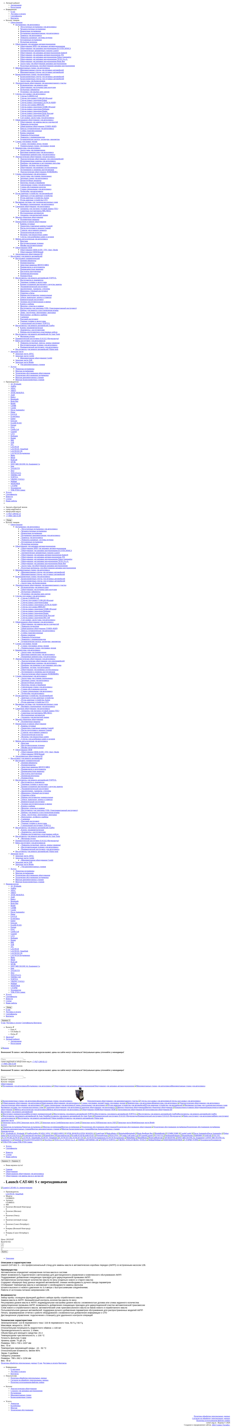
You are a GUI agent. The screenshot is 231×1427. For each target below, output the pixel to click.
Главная (9, 1169)
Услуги (13, 367)
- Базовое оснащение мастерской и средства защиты (41, 786)
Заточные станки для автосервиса (34, 178)
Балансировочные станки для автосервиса (32, 74)
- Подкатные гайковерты (30, 592)
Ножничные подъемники (30, 31)
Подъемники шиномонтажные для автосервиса (39, 33)
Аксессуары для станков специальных (36, 176)
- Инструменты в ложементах (32, 782)
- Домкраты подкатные (29, 626)
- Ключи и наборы (27, 806)
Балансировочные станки (21, 1397)
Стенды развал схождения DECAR (34, 115)
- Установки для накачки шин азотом (35, 594)
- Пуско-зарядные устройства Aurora (35, 700)
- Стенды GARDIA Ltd (29, 598)
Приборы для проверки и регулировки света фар (40, 163)
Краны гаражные (27, 133)
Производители (12, 884)
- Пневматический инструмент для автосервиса (39, 849)
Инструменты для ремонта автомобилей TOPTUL (36, 278)
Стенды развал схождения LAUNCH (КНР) (38, 103)
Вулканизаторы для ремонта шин (34, 85)
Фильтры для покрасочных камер (34, 235)
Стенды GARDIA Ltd (29, 96)
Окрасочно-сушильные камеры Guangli (36, 226)
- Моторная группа (28, 838)
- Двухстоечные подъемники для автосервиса (39, 529)
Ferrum (13, 425)
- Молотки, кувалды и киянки (32, 808)
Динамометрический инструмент (34, 287)
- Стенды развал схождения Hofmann (35, 611)
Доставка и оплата (18, 14)
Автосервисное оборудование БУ (29, 254)
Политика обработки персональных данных (19, 1363)
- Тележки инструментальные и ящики (36, 804)
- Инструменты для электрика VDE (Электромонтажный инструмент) (49, 810)
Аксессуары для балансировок (32, 81)
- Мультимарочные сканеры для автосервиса (38, 663)
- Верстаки (24, 743)
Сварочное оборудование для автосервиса (32, 206)
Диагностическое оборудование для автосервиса (35, 157)
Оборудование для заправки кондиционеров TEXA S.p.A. (44, 59)
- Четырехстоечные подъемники (33, 531)
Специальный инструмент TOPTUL (35, 323)
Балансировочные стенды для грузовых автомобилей (42, 79)
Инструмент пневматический (27, 258)
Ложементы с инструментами (32, 330)
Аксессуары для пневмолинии (32, 150)
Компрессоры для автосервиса (27, 148)
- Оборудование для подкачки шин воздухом (38, 589)
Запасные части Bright (24, 362)
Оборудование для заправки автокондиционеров (35, 44)
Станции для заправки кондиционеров (26, 1391)
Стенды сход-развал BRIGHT (32, 105)
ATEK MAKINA (17, 393)
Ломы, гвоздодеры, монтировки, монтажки (38, 312)
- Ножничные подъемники (31, 533)
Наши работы (11, 501)
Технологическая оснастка (31, 232)
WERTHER (15, 484)
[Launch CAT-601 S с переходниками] (16, 1188)
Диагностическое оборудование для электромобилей (42, 159)
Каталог (8, 1082)
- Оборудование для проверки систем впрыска (39, 670)
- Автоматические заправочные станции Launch (40, 553)
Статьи (9, 499)
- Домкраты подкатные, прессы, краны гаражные (40, 845)
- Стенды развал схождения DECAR (35, 618)
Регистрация (16, 7)
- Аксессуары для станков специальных (36, 678)
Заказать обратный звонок (16, 507)
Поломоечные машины (29, 219)
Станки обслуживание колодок (33, 187)
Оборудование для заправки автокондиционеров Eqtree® (43, 53)
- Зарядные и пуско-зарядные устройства (37, 698)
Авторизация (16, 5)
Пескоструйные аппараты (30, 180)
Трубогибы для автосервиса (31, 191)
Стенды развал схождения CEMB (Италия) (37, 107)
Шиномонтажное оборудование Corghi (36, 358)
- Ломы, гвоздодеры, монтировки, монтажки (38, 815)
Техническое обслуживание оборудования (32, 373)
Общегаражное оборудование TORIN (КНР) (38, 126)
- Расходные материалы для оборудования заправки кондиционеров (48, 568)
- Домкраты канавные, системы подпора (36, 540)
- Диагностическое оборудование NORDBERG (39, 674)
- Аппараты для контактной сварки (34, 717)
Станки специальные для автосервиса (31, 174)
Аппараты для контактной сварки (34, 215)
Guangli (14, 432)
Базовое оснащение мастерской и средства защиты (41, 284)
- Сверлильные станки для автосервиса (36, 687)
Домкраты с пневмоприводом (32, 137)
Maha (13, 455)
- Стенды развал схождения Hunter (34, 613)
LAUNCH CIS (16, 451)
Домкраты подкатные (29, 124)
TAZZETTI (15, 468)
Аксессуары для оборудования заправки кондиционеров (43, 64)
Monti (13, 458)
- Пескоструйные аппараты (31, 683)
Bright (13, 403)
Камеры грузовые (27, 224)
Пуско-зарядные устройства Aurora (34, 198)
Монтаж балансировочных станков (29, 380)
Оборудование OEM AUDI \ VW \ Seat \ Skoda (39, 250)
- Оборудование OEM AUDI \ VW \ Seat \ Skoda (39, 752)
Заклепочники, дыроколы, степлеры (35, 289)
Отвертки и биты (27, 293)
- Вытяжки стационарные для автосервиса (37, 706)
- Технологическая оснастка (31, 735)
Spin (12, 466)
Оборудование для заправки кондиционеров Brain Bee (42, 61)
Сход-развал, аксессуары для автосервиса (37, 118)
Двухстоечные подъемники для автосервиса (38, 27)
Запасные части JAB (23, 360)
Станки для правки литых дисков (34, 144)
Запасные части (17, 351)
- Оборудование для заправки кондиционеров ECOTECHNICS (46, 551)
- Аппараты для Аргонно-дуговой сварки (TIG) (39, 711)
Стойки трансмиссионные (31, 131)
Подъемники (16, 1393)
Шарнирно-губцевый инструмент (34, 291)
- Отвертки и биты (27, 795)
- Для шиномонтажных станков (33, 867)
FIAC (13, 427)
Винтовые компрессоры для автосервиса (37, 152)
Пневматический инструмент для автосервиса (39, 347)
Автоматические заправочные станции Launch (39, 51)
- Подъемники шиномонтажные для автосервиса (40, 535)
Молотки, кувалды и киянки (32, 306)
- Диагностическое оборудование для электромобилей (42, 661)
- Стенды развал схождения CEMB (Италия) (38, 609)
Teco (12, 471)
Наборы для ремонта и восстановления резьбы (39, 310)
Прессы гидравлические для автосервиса (37, 128)
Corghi (13, 408)
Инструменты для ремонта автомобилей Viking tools (36, 349)
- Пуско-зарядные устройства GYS (34, 702)
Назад (9, 520)
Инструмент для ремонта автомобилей (26, 256)
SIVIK (13, 462)
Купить (4, 1252)
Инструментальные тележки (32, 243)
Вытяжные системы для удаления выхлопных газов (36, 202)
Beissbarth (15, 399)
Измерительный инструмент (32, 300)
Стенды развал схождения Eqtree (33, 100)
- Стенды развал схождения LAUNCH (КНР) (38, 605)
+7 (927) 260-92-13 (13, 514)
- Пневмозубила (26, 778)
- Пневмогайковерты (28, 763)
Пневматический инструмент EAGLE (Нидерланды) (37, 338)
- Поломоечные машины (30, 722)
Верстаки (24, 241)
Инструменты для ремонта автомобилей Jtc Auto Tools (37, 334)
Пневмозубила (26, 276)
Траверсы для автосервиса (31, 35)
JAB (12, 442)
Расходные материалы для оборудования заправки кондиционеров (47, 66)
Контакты (15, 18)
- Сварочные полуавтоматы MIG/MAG (36, 713)
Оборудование (16, 22)
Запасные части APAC (24, 354)
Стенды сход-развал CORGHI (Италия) (36, 98)
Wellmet (14, 481)
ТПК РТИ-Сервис (18, 490)
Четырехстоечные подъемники (33, 29)
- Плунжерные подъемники (31, 542)
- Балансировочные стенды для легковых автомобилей (42, 579)
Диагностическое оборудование (24, 1389)
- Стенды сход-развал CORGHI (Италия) (36, 600)
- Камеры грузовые (28, 726)
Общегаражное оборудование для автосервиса (34, 120)
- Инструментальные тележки (32, 745)
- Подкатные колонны (29, 544)
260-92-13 (39, 1062)
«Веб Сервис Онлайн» (221, 1425)
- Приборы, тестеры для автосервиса (35, 667)
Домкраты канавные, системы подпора (36, 38)
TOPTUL (14, 477)
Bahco (13, 397)
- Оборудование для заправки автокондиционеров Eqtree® (44, 555)
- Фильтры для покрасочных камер (34, 737)
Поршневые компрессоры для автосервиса (37, 154)
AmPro (13, 386)
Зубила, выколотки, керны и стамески (35, 297)
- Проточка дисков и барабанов (33, 685)
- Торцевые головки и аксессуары (34, 784)
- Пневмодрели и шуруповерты (33, 769)
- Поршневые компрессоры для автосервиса (38, 657)
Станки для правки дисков (26, 141)
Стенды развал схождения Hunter (33, 111)
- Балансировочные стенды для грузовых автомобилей (42, 581)
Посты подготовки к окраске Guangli (35, 228)
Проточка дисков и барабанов (32, 183)
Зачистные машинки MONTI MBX (34, 265)
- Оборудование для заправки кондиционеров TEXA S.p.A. (44, 561)
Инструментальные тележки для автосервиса (38, 345)
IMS (12, 440)
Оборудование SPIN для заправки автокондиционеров (42, 46)
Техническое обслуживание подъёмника (32, 375)
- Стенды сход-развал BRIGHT (32, 607)
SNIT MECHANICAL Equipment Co (25, 464)
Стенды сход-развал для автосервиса (30, 94)
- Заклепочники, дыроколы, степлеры (35, 791)
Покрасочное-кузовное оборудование (30, 222)
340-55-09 (8, 1064)
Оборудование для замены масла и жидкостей (39, 122)
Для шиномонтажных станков (32, 364)
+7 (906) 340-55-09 (13, 516)
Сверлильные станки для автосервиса (35, 185)
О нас (13, 12)
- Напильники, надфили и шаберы (34, 817)
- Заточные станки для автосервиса (34, 680)
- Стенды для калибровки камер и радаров (37, 739)
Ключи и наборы (27, 304)
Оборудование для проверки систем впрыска (38, 167)
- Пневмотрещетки (28, 765)
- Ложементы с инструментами (33, 832)
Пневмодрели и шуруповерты (32, 267)
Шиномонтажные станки (21, 1395)
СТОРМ (14, 486)
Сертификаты (16, 16)
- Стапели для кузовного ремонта (34, 732)
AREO (13, 390)
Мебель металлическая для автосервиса (31, 239)
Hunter (13, 438)
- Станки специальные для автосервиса (36, 691)
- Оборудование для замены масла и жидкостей (39, 624)
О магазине (15, 1369)
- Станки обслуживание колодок (33, 689)
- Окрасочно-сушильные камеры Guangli (37, 728)
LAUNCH (15, 447)
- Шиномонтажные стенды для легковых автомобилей (42, 572)
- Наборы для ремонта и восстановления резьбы (40, 812)
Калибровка (15, 1406)
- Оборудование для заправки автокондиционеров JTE (42, 557)
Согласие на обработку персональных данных (29, 1380)
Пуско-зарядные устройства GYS (34, 200)
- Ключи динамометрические (32, 830)
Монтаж (14, 1408)
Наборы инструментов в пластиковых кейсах (39, 332)
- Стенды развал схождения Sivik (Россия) (37, 615)
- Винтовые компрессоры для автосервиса (37, 654)
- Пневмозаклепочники (29, 776)
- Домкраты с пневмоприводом (33, 639)
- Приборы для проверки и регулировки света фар (40, 665)
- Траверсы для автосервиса (31, 538)
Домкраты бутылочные (29, 135)
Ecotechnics (15, 416)
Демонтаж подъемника (24, 369)
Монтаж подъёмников (24, 371)
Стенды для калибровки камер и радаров (37, 237)
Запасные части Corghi (24, 356)
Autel (13, 395)
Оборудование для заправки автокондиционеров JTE (42, 55)
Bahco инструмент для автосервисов (30, 341)
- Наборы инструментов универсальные (36, 797)
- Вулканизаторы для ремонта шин (34, 587)
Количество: (6, 1242)
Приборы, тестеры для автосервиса (34, 165)
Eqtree (13, 419)
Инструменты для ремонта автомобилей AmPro (35, 325)
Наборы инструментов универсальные (36, 295)
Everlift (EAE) (16, 423)
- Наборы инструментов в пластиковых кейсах (39, 834)
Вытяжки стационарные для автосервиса (37, 204)
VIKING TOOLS (17, 479)
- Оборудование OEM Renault (32, 754)
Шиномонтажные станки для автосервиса (32, 68)
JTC (12, 445)
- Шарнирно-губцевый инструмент (34, 793)
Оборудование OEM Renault (31, 252)
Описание (10, 1258)
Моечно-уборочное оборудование (29, 217)
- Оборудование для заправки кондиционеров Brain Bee (43, 564)
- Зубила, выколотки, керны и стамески (36, 799)
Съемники (24, 317)
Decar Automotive (18, 410)
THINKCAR (16, 475)
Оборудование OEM (23, 248)
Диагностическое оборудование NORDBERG (39, 172)
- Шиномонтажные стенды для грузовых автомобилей (42, 574)
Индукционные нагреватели (32, 213)
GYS (13, 434)
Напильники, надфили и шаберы (33, 315)
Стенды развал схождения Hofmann (34, 109)
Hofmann (14, 436)
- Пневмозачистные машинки (32, 771)
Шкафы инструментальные (31, 245)
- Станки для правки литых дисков (34, 646)
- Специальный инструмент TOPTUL (35, 825)
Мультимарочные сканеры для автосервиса (38, 161)
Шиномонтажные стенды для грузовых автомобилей (42, 72)
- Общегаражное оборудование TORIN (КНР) (39, 628)
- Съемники (25, 819)
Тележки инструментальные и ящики (35, 302)
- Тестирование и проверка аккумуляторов (37, 672)
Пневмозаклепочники (29, 274)
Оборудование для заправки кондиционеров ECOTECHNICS (45, 48)
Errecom (14, 421)
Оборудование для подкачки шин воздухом (38, 87)
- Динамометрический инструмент (34, 789)
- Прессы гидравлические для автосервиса (37, 631)
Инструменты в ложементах (31, 280)
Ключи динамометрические (31, 328)
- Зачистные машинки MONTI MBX (35, 767)
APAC (13, 388)
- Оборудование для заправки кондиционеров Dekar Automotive (46, 559)
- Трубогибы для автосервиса (32, 693)
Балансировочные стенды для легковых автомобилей (42, 77)
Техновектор (16, 488)
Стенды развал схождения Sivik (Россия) (36, 113)
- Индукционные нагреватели (32, 715)
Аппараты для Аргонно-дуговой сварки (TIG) (39, 209)
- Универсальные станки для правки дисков (38, 648)
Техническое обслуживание (22, 1410)
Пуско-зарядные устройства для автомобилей (34, 193)
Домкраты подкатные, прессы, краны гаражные (40, 343)
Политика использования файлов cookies (27, 1382)
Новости (9, 497)
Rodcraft (14, 460)
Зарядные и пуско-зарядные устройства (36, 196)
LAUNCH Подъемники (20, 453)
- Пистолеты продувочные (31, 773)
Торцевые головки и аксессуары (33, 282)
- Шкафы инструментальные (32, 748)
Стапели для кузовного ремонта (33, 230)
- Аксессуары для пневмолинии (33, 652)
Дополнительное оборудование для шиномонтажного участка (40, 83)
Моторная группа (27, 336)
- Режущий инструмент (29, 821)
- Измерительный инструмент (32, 802)
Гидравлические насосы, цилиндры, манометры (40, 139)
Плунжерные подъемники (31, 40)
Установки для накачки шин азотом (34, 92)
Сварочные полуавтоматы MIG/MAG (35, 211)
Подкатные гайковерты (29, 90)
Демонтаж (15, 1403)
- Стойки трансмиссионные (31, 633)
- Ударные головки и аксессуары (33, 823)
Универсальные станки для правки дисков (37, 146)
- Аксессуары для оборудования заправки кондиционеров (44, 566)
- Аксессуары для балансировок (33, 583)
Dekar (13, 412)
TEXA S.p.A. (16, 473)
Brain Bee (14, 401)
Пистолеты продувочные (30, 271)
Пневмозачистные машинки (31, 269)
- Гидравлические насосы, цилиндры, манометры (40, 641)
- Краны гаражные (27, 635)
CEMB (13, 406)
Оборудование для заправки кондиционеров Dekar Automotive (45, 57)
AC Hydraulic (16, 384)
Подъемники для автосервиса (27, 25)
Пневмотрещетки (27, 263)
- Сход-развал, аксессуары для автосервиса (37, 620)
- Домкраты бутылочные (30, 637)
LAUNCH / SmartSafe (19, 449)
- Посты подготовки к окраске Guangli (36, 730)
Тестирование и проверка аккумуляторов (37, 170)
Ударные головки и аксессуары (33, 321)
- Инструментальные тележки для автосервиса (39, 847)
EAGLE (14, 414)
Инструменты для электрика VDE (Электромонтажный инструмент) (48, 308)
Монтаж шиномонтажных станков (29, 377)
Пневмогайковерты (28, 261)
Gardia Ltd (15, 429)
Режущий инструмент (29, 319)
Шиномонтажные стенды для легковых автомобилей (42, 70)
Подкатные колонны (28, 42)
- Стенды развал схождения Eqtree (34, 602)
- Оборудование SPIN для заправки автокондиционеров (43, 548)
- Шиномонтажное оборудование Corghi (36, 860)
